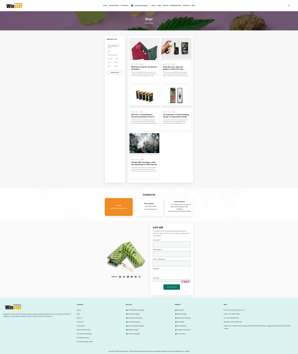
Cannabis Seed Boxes (183, 330)
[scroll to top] (292, 340)
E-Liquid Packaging (134, 322)
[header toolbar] (289, 5)
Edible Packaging (133, 330)
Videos (79, 310)
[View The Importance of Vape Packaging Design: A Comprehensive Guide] (176, 97)
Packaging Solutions (83, 337)
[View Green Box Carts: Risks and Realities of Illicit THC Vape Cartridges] (176, 49)
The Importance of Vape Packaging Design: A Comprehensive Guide (176, 116)
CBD (117, 58)
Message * (156, 269)
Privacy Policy (81, 326)
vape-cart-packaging (112, 54)
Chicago (116, 66)
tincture (116, 62)
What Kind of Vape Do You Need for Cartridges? (144, 68)
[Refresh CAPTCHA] (186, 281)
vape (109, 51)
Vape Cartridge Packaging (136, 326)
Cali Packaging (181, 326)
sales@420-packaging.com (118, 208)
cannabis (110, 58)
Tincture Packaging (134, 334)
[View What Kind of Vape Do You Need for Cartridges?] (144, 49)
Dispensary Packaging (184, 318)
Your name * (156, 240)
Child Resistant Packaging (136, 310)
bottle (109, 66)
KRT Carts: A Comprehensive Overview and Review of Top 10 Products (142, 116)
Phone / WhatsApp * (159, 259)
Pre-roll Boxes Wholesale (84, 334)
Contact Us (80, 322)
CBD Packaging (181, 314)
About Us (79, 318)
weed (109, 62)
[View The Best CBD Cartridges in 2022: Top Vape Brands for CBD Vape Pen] (144, 144)
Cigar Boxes (180, 310)
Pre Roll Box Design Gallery (85, 341)
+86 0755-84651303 (150, 209)
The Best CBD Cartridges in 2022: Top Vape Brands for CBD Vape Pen (144, 163)
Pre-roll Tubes (181, 334)
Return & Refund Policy (84, 330)
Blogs (151, 23)
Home (147, 23)
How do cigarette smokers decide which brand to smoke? (114, 46)
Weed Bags (180, 322)
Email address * (158, 249)
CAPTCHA (156, 278)
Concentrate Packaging (135, 318)
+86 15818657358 (150, 206)
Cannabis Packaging (140, 5)
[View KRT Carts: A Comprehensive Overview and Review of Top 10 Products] (144, 97)
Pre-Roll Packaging (133, 314)
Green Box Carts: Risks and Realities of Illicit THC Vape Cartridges (173, 68)
